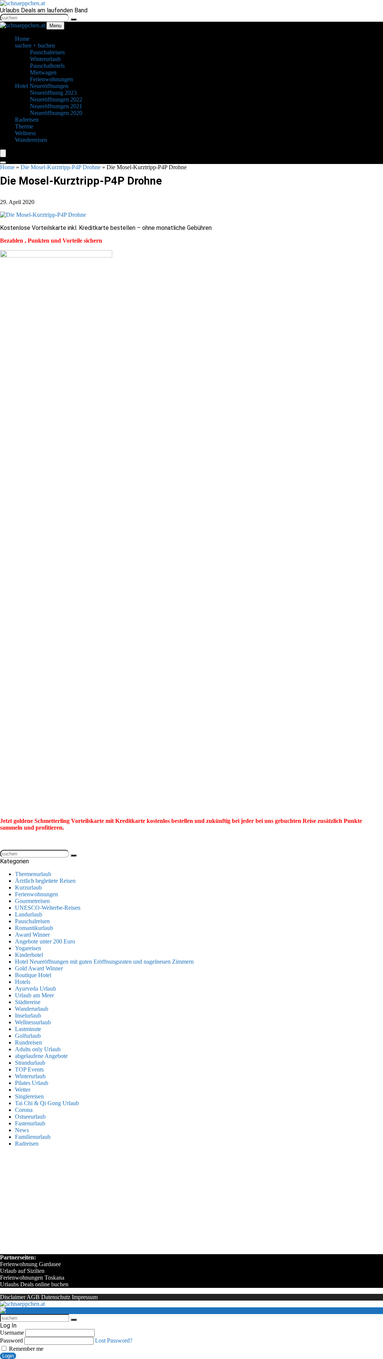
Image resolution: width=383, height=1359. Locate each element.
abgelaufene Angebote (41, 1056)
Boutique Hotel (33, 975)
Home (7, 167)
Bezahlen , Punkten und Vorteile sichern (51, 240)
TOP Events (29, 1069)
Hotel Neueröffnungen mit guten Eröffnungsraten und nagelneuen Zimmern (104, 961)
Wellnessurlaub (33, 1022)
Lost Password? (113, 1340)
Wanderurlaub (31, 1009)
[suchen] (74, 19)
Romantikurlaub (34, 928)
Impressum (85, 1297)
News (22, 1130)
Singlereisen (29, 1096)
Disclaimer (12, 1297)
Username (12, 1332)
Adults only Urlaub (38, 1049)
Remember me (25, 1349)
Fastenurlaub (30, 1123)
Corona (24, 1110)
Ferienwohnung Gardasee (30, 1264)
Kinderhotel (29, 955)
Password (11, 1340)
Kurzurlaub (28, 887)
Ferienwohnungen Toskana (32, 1277)
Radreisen (27, 1143)
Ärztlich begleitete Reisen (45, 881)
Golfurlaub (28, 1036)
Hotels (22, 982)
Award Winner (32, 934)
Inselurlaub (28, 1015)
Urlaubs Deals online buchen (34, 1284)
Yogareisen (28, 948)
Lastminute (28, 1029)
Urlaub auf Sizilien (22, 1271)
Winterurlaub (30, 1076)
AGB (33, 1297)
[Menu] (3, 153)
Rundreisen (28, 1042)
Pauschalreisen (32, 921)
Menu (55, 25)
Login (8, 1356)
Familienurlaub (32, 1137)
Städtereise (27, 1002)
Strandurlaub (30, 1062)
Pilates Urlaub (31, 1083)
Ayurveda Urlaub (35, 988)
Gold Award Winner (39, 968)
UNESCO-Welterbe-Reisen (47, 908)
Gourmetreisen (32, 901)
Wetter (22, 1089)
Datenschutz (55, 1297)
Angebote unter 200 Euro (45, 941)
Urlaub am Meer (34, 995)
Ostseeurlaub (30, 1116)
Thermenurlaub (33, 874)
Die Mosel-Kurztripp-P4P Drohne (61, 167)
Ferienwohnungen (36, 894)
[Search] (3, 162)
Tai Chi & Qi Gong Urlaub (47, 1103)
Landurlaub (28, 914)
